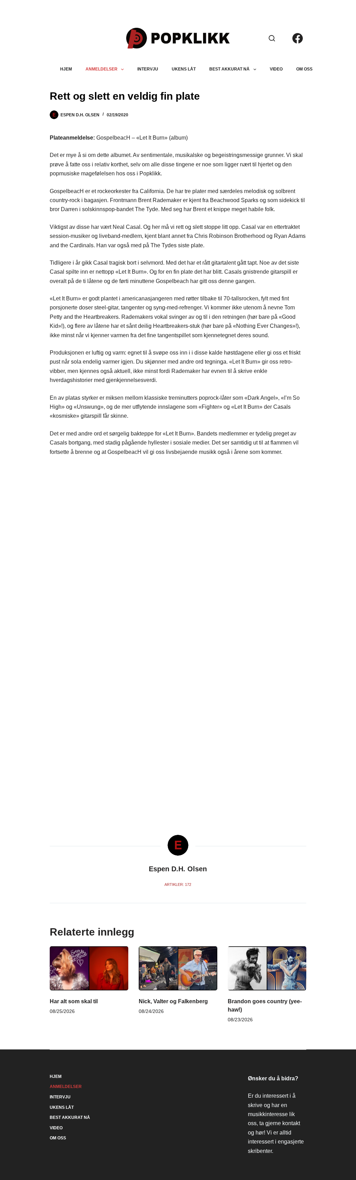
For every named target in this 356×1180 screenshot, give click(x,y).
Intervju (147, 69)
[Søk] (272, 38)
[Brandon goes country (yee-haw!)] (267, 968)
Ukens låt (184, 69)
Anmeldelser (102, 69)
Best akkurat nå (229, 69)
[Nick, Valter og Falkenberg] (178, 968)
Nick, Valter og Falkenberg (173, 1001)
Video (276, 69)
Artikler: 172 (177, 884)
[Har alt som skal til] (89, 968)
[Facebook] (297, 38)
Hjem (66, 69)
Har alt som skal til (74, 1001)
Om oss (304, 69)
